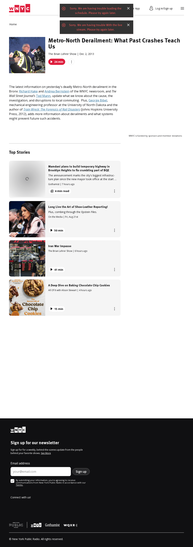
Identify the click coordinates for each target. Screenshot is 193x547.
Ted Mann (43, 96)
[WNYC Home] (19, 8)
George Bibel (98, 100)
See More (46, 453)
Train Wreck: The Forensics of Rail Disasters (51, 109)
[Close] (128, 8)
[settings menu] (182, 8)
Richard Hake (28, 91)
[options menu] (71, 62)
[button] (65, 179)
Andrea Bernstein (56, 91)
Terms (19, 484)
